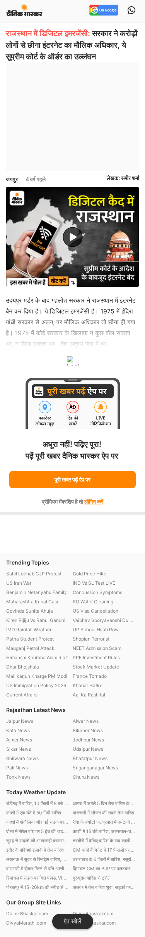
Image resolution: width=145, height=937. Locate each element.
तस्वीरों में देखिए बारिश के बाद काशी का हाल (104, 840)
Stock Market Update (96, 667)
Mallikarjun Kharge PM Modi (36, 676)
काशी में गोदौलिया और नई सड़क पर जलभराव (37, 822)
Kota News (18, 730)
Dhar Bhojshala (22, 667)
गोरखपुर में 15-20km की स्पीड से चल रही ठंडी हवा (37, 887)
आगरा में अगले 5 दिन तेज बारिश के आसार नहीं (104, 803)
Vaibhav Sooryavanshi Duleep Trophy (104, 620)
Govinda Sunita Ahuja (29, 611)
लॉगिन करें (93, 501)
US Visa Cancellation (95, 611)
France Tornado (90, 676)
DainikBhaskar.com (27, 913)
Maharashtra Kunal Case (33, 601)
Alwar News (86, 721)
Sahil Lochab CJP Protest (33, 574)
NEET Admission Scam (97, 648)
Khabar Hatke (87, 685)
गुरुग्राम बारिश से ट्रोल (92, 878)
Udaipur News (88, 749)
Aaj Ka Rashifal (89, 695)
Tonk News (18, 777)
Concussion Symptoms (97, 592)
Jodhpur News (88, 740)
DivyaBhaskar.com (93, 913)
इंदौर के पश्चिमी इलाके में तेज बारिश (35, 850)
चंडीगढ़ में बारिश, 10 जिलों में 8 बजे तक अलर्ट (37, 803)
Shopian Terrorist (91, 639)
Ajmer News (19, 740)
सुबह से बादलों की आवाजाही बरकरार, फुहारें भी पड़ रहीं (37, 840)
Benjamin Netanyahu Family (36, 592)
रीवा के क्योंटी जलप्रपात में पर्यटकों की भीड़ (104, 822)
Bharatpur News (90, 758)
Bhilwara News (22, 758)
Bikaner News (88, 730)
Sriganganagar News (95, 768)
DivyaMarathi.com (26, 923)
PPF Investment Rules (96, 657)
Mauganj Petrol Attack (30, 648)
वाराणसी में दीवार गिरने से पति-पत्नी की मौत (37, 868)
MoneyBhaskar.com (94, 923)
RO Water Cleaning (93, 601)
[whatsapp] (131, 10)
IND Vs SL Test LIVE (94, 583)
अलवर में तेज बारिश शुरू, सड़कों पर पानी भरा (104, 887)
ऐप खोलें (73, 921)
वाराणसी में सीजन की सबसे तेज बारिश (103, 813)
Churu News (86, 777)
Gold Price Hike (89, 574)
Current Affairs (22, 695)
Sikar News (18, 749)
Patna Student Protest (30, 639)
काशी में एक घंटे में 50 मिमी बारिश (33, 813)
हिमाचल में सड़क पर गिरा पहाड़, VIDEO (37, 878)
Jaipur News (19, 721)
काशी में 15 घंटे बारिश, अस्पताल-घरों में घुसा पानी (104, 831)
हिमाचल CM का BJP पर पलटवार (101, 868)
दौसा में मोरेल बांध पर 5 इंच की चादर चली (37, 831)
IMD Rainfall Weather (28, 629)
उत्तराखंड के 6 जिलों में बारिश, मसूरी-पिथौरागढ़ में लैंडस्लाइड (104, 859)
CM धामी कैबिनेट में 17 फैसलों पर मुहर (104, 850)
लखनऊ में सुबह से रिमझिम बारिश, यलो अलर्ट (37, 859)
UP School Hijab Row (96, 629)
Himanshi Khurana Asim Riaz (37, 657)
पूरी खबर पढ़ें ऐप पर (72, 479)
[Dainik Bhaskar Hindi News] (24, 10)
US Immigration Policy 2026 (36, 685)
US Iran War (18, 583)
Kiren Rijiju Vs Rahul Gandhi (35, 620)
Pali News (17, 768)
